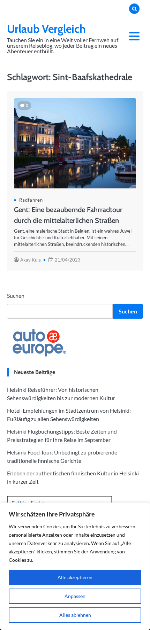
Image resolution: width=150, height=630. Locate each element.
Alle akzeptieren (75, 577)
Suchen (15, 295)
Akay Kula (30, 260)
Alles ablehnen (75, 615)
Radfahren (31, 200)
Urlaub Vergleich (46, 29)
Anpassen (75, 596)
